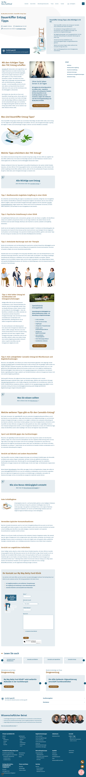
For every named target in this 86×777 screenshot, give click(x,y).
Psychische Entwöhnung (72, 69)
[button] (83, 3)
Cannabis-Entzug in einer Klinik (41, 384)
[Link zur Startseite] (6, 3)
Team (53, 758)
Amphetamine (6, 739)
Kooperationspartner (40, 757)
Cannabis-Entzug (34, 183)
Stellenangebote (40, 769)
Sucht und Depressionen (41, 741)
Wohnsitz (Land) (27, 601)
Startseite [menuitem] (26, 3)
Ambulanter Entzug (71, 76)
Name (25, 594)
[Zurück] (2, 660)
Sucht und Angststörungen (41, 738)
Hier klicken (33, 641)
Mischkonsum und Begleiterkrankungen (75, 74)
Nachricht (25, 613)
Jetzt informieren (8, 686)
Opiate (21, 741)
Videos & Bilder (22, 770)
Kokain (4, 742)
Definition (69, 65)
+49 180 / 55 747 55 (73, 740)
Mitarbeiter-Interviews (41, 771)
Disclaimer (46, 702)
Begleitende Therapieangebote (42, 756)
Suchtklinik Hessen (7, 759)
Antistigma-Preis (5, 771)
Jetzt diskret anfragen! (39, 345)
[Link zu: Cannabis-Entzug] (73, 660)
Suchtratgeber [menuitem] (72, 3)
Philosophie (54, 754)
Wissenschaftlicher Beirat (57, 760)
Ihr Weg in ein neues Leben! (41, 105)
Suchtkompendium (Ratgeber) (8, 773)
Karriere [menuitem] (56, 3)
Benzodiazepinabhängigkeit (31, 488)
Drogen (3, 738)
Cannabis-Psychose (6, 382)
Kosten (20, 756)
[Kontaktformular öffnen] (82, 766)
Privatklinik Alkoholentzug (8, 753)
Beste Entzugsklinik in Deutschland (9, 754)
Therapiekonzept (39, 753)
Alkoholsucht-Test (56, 736)
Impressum (71, 752)
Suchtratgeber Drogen (21, 28)
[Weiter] (84, 660)
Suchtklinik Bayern (6, 758)
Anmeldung (21, 754)
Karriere (37, 766)
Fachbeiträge (22, 768)
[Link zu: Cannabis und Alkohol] (32, 660)
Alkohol (4, 736)
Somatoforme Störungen (41, 746)
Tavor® (21, 746)
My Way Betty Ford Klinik (7, 13)
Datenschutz (71, 750)
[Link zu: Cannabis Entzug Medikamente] (12, 660)
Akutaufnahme (22, 753)
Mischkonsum (34, 400)
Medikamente (22, 736)
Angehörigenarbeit (40, 754)
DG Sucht (4, 769)
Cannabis (4, 69)
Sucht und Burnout (40, 739)
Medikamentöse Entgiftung (73, 67)
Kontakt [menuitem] (62, 3)
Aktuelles (21, 766)
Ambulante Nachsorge (72, 72)
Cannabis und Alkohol (6, 364)
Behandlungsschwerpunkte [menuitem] (43, 3)
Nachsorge (39, 759)
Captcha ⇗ (38, 643)
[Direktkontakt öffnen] (82, 762)
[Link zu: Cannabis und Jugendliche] (53, 660)
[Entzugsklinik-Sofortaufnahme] (81, 772)
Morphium (22, 739)
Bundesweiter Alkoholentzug (8, 756)
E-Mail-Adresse (27, 607)
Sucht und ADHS (39, 736)
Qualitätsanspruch (56, 756)
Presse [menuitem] (52, 3)
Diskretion (54, 753)
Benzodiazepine (13, 469)
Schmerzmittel (22, 744)
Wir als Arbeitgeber (40, 768)
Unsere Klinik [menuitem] (32, 3)
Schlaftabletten (23, 742)
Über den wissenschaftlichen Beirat (8, 725)
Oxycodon (5, 744)
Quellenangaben (48, 698)
